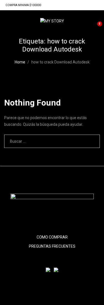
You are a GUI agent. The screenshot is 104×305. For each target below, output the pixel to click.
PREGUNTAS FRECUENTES (52, 246)
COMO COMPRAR (52, 237)
